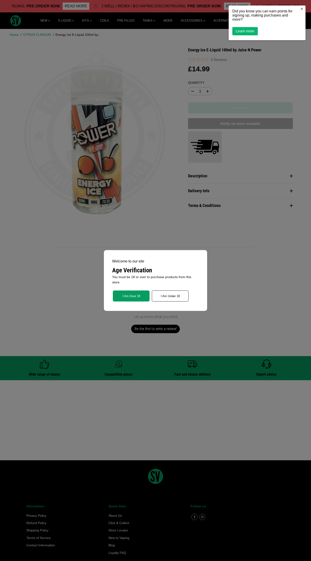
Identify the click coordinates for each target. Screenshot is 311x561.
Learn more (245, 31)
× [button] (301, 8)
